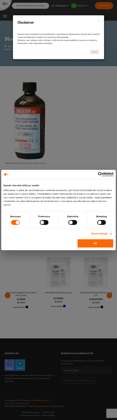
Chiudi (95, 52)
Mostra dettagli (99, 233)
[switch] (44, 222)
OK (95, 243)
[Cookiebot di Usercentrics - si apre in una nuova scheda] (100, 174)
